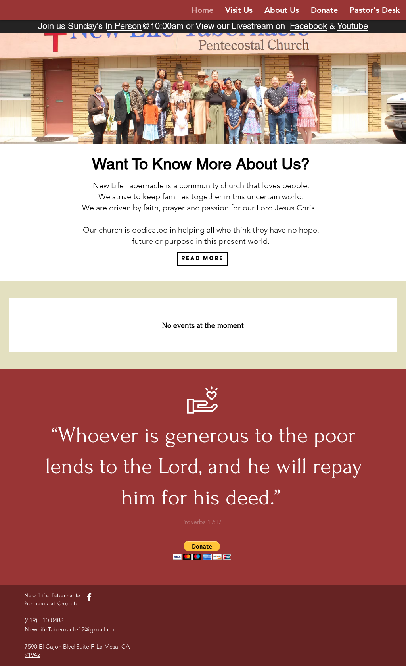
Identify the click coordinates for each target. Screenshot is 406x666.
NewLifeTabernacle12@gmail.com (72, 629)
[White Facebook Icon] (89, 597)
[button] (202, 550)
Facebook (308, 26)
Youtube (352, 26)
